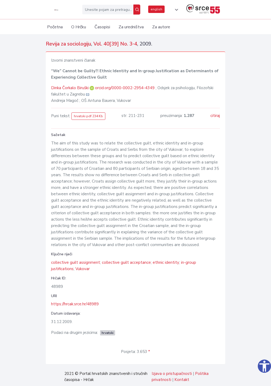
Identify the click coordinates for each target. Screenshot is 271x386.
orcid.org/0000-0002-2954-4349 (125, 87)
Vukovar (82, 268)
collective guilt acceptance (126, 262)
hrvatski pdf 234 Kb (88, 116)
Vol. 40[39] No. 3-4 (115, 43)
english (156, 9)
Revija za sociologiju (68, 43)
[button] (175, 10)
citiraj (215, 115)
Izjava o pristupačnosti (172, 373)
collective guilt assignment (75, 262)
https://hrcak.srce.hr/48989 (75, 304)
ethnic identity (166, 262)
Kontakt (181, 379)
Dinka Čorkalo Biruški (70, 87)
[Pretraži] (136, 9)
